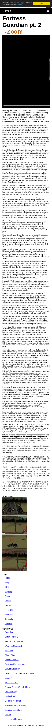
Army (7, 582)
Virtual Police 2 (11, 637)
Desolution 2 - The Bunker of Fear (19, 673)
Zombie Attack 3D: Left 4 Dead (18, 687)
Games (6, 10)
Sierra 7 (8, 678)
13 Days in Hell (11, 683)
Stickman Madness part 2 (15, 664)
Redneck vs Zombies (14, 641)
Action (7, 578)
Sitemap (19, 725)
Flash (7, 596)
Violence (8, 624)
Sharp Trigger (11, 655)
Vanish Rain (10, 696)
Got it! (41, 3)
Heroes (8, 605)
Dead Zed (9, 632)
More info (19, 4)
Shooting (9, 614)
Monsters (9, 610)
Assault (8, 715)
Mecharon (9, 651)
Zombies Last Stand (13, 710)
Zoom (15, 31)
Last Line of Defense (13, 719)
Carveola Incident (12, 669)
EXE (7, 587)
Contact (11, 725)
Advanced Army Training (15, 705)
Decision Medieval (13, 701)
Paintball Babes (12, 660)
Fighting (8, 592)
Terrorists (9, 619)
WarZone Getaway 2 (13, 646)
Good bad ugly (11, 692)
